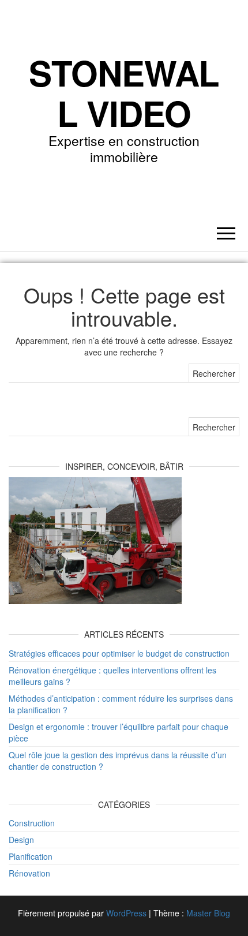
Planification (30, 856)
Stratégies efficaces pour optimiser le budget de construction (119, 653)
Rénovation (29, 873)
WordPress (126, 913)
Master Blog (208, 913)
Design (21, 839)
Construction (32, 823)
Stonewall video (124, 92)
